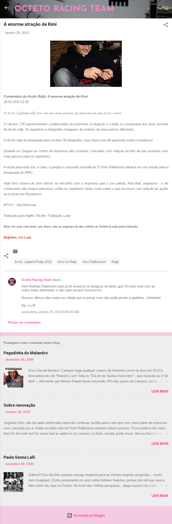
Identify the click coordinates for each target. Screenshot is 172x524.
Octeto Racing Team (37, 280)
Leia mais (160, 391)
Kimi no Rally (67, 262)
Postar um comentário (24, 322)
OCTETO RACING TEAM (64, 9)
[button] (165, 25)
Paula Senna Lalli (19, 457)
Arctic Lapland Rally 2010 (33, 262)
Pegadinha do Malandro (26, 353)
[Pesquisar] (165, 9)
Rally (115, 262)
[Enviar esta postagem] (15, 253)
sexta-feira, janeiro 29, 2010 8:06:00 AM (50, 312)
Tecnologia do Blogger (88, 515)
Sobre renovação (19, 405)
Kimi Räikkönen (94, 262)
